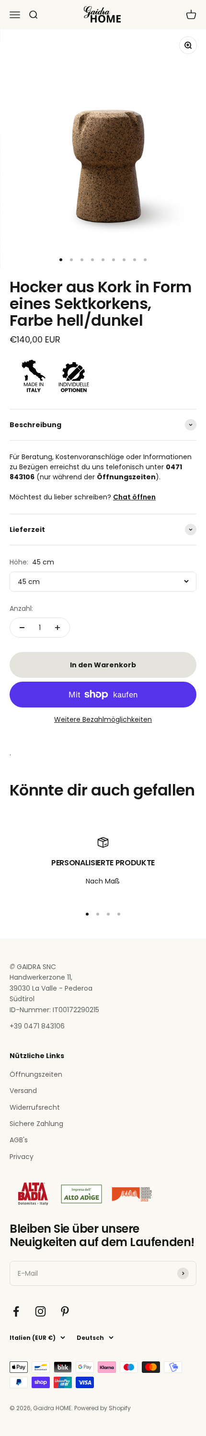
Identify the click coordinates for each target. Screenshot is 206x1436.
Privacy (22, 1156)
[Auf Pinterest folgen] (64, 1311)
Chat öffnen (134, 497)
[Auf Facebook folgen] (16, 1311)
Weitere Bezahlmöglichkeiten (103, 719)
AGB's (19, 1140)
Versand (23, 1090)
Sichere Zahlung (36, 1123)
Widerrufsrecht (35, 1107)
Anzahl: (21, 608)
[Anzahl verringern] (22, 627)
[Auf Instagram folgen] (40, 1311)
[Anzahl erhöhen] (57, 627)
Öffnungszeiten (36, 1074)
